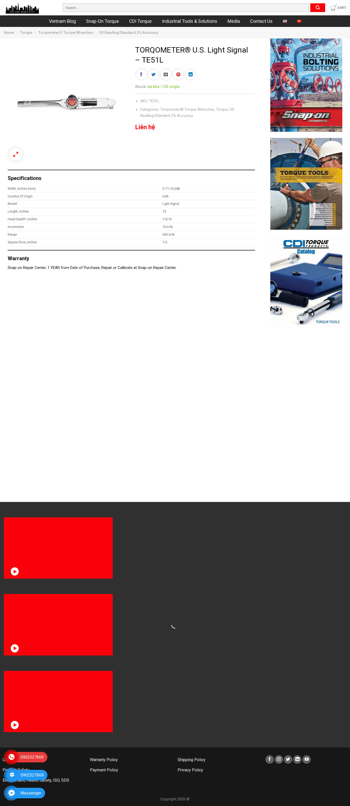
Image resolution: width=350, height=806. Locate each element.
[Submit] (317, 7)
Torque (26, 33)
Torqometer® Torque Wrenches (65, 33)
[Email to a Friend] (166, 74)
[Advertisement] (306, 411)
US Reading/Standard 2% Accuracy (128, 33)
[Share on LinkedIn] (190, 74)
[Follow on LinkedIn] (297, 759)
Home (9, 33)
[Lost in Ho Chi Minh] (29, 7)
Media (234, 21)
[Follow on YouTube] (306, 759)
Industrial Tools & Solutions (189, 21)
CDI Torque (140, 21)
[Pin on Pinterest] (178, 74)
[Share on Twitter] (153, 74)
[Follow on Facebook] (269, 759)
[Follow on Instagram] (279, 759)
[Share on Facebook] (141, 74)
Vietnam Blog (62, 21)
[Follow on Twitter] (288, 759)
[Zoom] (15, 154)
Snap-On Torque (102, 21)
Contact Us (261, 21)
